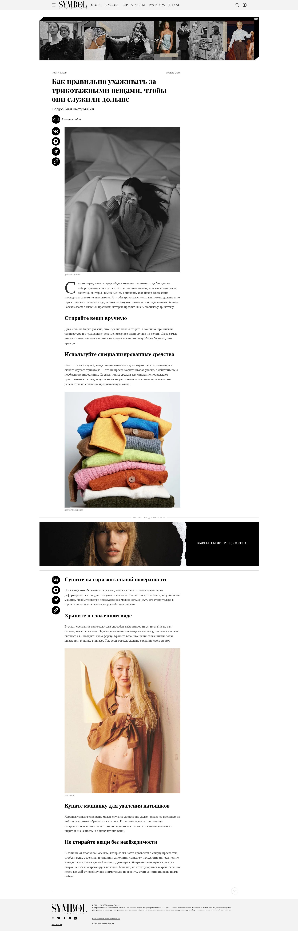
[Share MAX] (56, 141)
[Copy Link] (56, 161)
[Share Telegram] (56, 151)
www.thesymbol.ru (222, 910)
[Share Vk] (56, 131)
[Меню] (53, 5)
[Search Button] (237, 5)
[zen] (69, 918)
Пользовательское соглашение (106, 919)
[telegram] (64, 918)
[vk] (58, 918)
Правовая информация (103, 923)
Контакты (57, 924)
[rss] (53, 918)
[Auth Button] (245, 5)
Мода (54, 73)
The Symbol (73, 5)
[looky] (75, 918)
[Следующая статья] (149, 890)
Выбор (62, 73)
